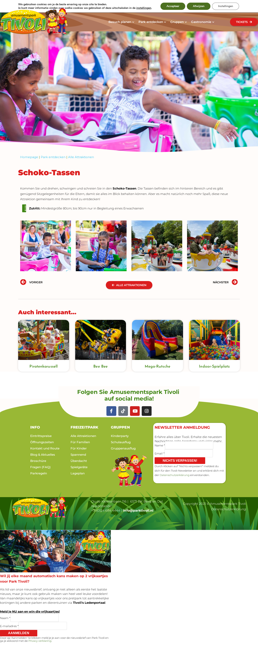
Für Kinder (79, 448)
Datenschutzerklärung (174, 475)
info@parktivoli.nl (138, 510)
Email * (159, 453)
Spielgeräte (79, 467)
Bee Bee (100, 367)
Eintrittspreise (41, 436)
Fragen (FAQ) (40, 467)
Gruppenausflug (123, 448)
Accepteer (172, 6)
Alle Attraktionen (81, 157)
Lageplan (78, 473)
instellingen (143, 8)
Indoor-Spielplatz (214, 367)
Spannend (78, 454)
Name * (160, 445)
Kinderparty (120, 436)
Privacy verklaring (39, 640)
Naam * (5, 618)
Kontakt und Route (44, 448)
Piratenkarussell (43, 367)
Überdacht (79, 461)
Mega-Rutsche (157, 367)
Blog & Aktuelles (42, 454)
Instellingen (225, 6)
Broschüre (38, 461)
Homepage (29, 157)
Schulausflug (121, 442)
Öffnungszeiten (42, 442)
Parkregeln (38, 473)
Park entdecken (53, 157)
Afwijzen (198, 6)
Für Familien (80, 442)
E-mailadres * (9, 626)
